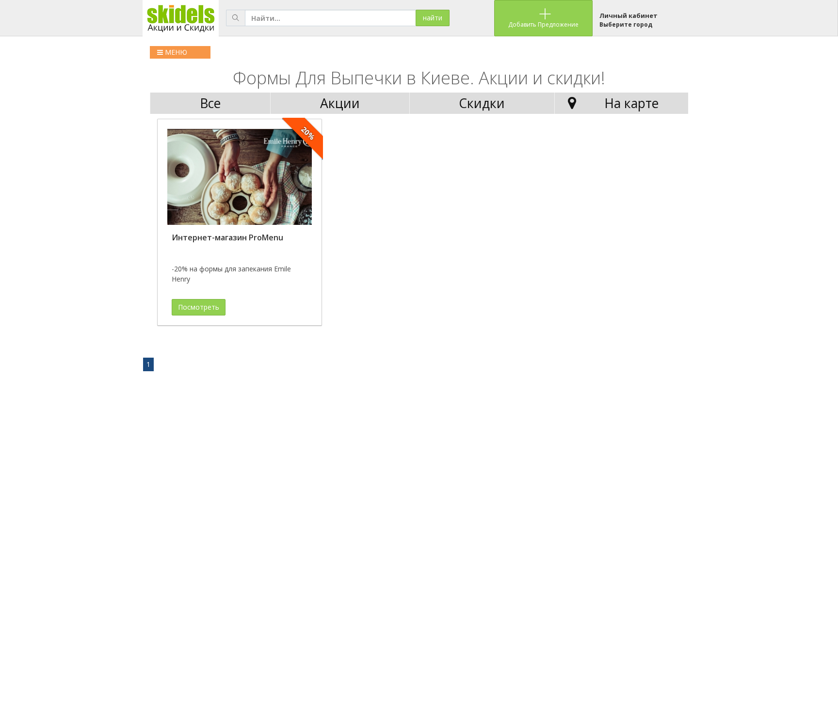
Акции (340, 103)
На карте (631, 103)
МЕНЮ (175, 52)
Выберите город (625, 24)
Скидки (482, 103)
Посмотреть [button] (198, 307)
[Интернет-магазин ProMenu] (239, 177)
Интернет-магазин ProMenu (227, 237)
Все (210, 103)
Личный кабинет (628, 15)
